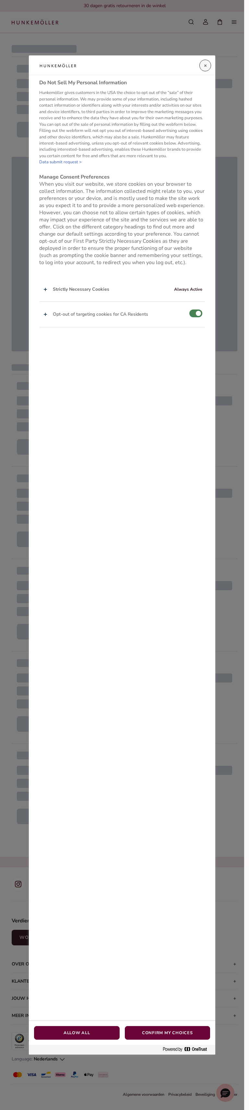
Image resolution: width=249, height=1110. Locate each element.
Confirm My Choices (167, 1033)
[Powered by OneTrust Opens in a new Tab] (187, 1050)
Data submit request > (60, 162)
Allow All (77, 1033)
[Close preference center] (205, 65)
